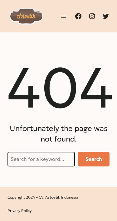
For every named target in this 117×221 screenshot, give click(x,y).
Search (93, 159)
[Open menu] (63, 16)
